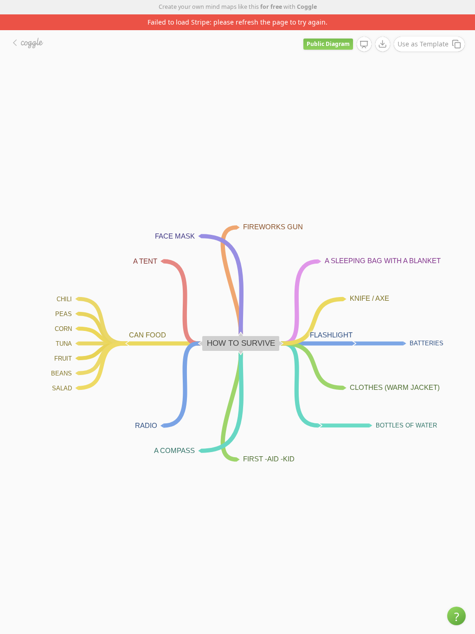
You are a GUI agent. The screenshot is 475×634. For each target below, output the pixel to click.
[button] (456, 616)
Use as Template (423, 43)
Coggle (307, 7)
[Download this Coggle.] (382, 44)
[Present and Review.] (364, 44)
